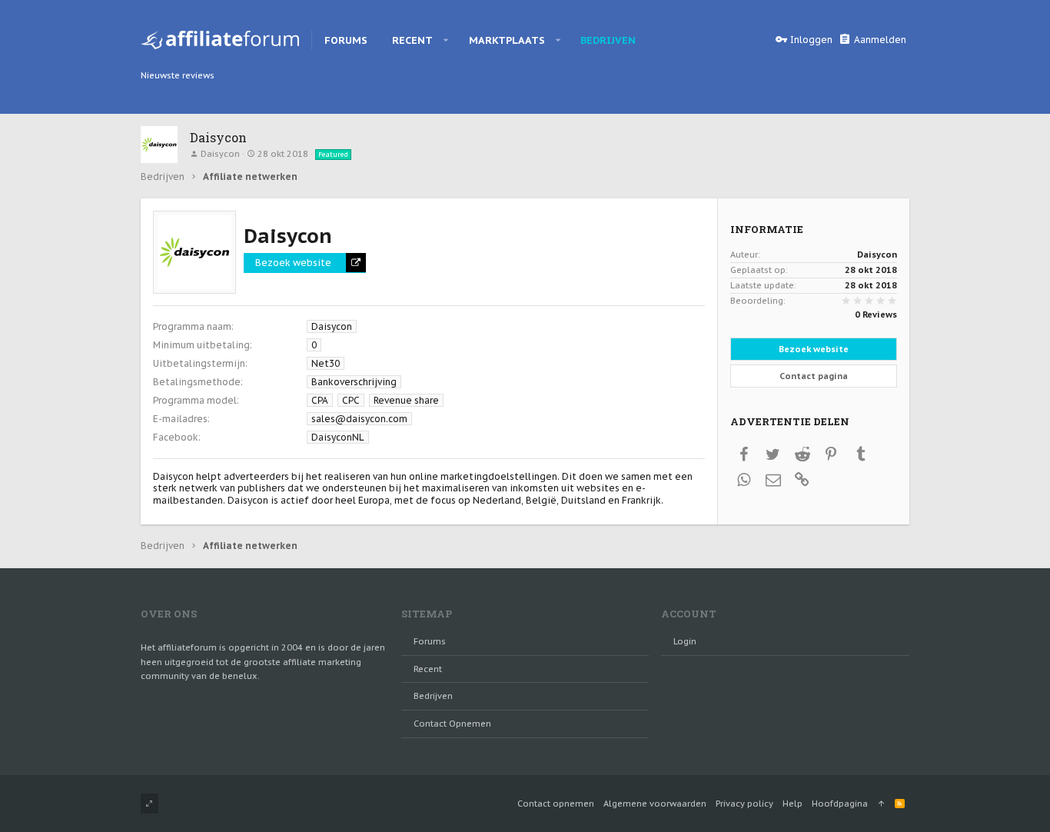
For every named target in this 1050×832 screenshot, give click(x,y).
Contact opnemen (452, 723)
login (684, 641)
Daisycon (220, 153)
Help (792, 803)
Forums (430, 641)
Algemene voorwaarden (654, 803)
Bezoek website (293, 262)
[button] (446, 40)
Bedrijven (433, 696)
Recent (428, 669)
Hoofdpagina (840, 803)
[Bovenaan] (881, 804)
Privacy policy (744, 803)
